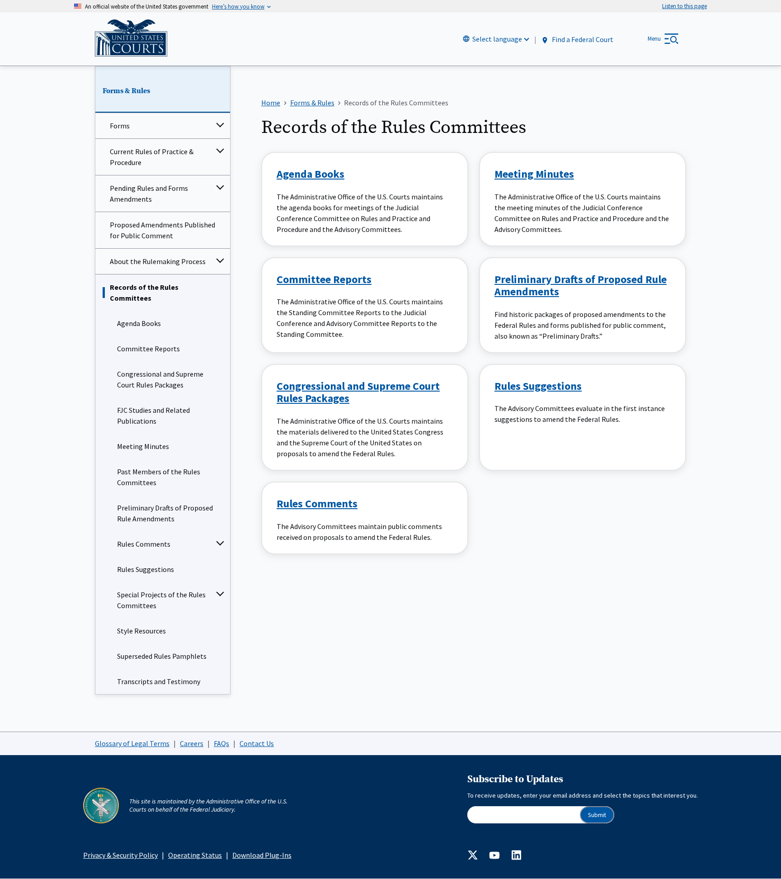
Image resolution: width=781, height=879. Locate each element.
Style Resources (141, 630)
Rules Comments (143, 543)
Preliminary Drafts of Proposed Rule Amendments (165, 513)
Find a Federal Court (581, 39)
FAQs (221, 743)
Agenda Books (139, 323)
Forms (120, 125)
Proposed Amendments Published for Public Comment (162, 230)
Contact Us (257, 743)
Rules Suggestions (145, 569)
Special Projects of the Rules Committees (161, 600)
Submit (597, 815)
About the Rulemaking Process (158, 261)
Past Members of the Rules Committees (158, 477)
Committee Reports (148, 348)
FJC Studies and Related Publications (153, 415)
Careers (191, 743)
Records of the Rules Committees (144, 292)
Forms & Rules (126, 91)
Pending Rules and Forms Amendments (149, 193)
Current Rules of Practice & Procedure (151, 157)
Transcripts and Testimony (158, 681)
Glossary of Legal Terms (132, 743)
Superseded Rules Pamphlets (162, 656)
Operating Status (195, 855)
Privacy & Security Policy (120, 855)
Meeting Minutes (143, 446)
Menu (654, 39)
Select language (497, 38)
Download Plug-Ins (262, 855)
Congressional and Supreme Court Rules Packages (160, 379)
